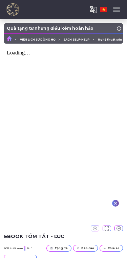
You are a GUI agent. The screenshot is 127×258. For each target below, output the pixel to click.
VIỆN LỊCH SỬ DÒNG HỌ (38, 39)
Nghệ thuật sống (111, 39)
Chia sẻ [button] (113, 248)
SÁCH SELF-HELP (76, 39)
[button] (107, 229)
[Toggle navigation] (116, 9)
